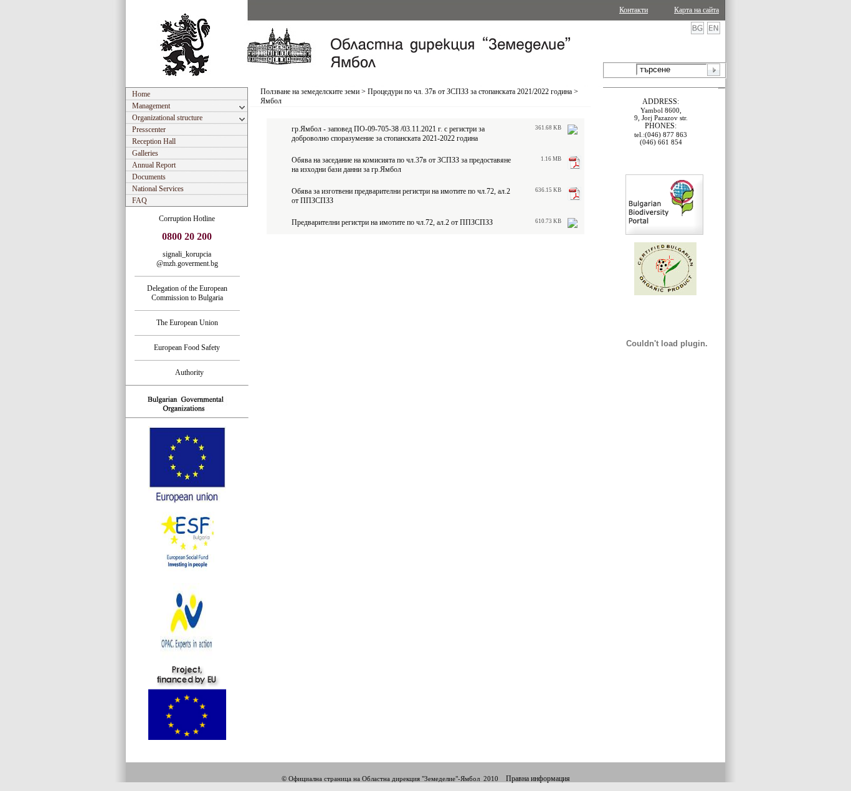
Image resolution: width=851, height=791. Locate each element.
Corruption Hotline (187, 218)
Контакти (633, 10)
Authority (187, 372)
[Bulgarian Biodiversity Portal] (664, 232)
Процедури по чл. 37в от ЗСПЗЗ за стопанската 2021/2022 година (470, 91)
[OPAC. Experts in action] (186, 658)
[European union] (187, 501)
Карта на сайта (696, 10)
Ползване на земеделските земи (309, 91)
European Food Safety (187, 347)
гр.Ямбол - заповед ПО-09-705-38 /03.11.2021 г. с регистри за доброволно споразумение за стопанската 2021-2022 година (388, 134)
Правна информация (538, 778)
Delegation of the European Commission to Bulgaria (187, 293)
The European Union (187, 322)
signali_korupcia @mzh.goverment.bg (187, 259)
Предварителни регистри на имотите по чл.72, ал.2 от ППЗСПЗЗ (392, 222)
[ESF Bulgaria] (188, 579)
